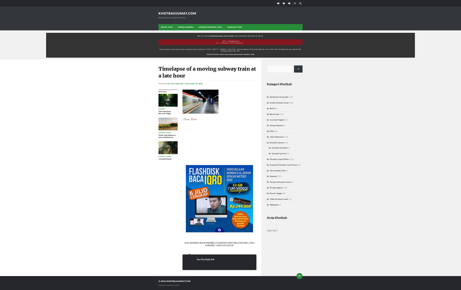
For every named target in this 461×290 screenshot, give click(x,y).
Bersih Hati (274, 114)
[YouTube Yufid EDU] (284, 3)
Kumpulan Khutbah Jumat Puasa (283, 165)
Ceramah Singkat (277, 120)
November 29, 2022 (194, 83)
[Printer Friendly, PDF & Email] (189, 119)
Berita (272, 108)
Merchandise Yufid (277, 170)
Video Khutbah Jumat (279, 199)
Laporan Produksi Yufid (210, 27)
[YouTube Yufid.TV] (278, 3)
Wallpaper (274, 205)
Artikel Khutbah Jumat (279, 103)
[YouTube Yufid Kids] (289, 3)
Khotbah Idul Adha (279, 148)
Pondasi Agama (276, 187)
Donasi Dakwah (185, 27)
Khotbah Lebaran (277, 142)
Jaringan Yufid (234, 27)
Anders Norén (173, 285)
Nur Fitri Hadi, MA (175, 83)
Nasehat (273, 176)
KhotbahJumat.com (177, 13)
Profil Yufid (167, 27)
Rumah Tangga (276, 193)
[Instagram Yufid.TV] (295, 3)
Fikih (272, 131)
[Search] (300, 3)
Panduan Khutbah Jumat (280, 182)
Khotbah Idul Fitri (279, 153)
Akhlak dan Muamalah (279, 97)
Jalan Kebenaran (277, 137)
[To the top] (300, 276)
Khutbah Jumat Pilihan (279, 159)
